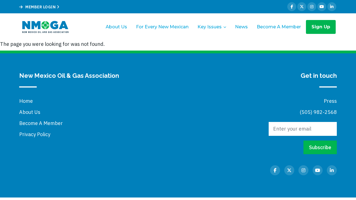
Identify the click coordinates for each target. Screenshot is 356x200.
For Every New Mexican (162, 26)
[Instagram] (311, 6)
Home (26, 101)
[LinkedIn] (331, 6)
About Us (116, 26)
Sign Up (321, 26)
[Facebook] (291, 6)
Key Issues (209, 26)
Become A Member (279, 26)
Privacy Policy (34, 134)
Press (330, 101)
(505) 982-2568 (318, 112)
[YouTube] (321, 6)
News (241, 26)
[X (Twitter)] (301, 6)
